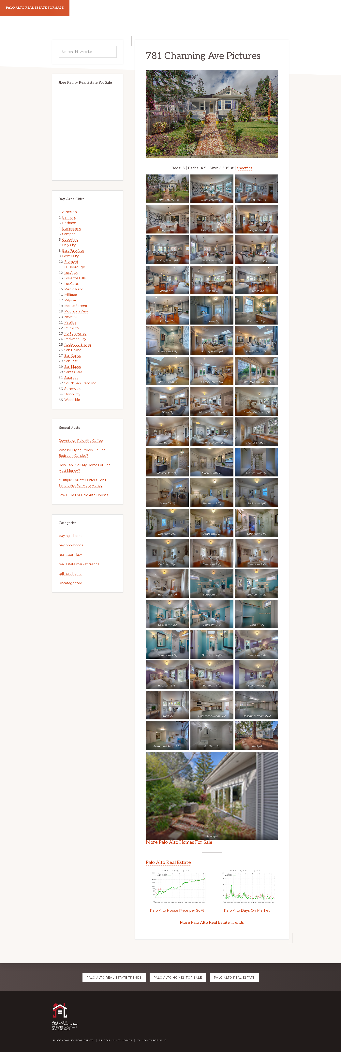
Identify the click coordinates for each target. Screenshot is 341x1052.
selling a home (70, 574)
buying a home (70, 536)
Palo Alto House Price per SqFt (177, 910)
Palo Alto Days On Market (247, 910)
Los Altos (71, 273)
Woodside (72, 400)
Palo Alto (71, 328)
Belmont (69, 217)
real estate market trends (79, 564)
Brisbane (69, 223)
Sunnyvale (72, 389)
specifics (244, 168)
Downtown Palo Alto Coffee (81, 441)
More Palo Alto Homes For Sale (179, 842)
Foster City (70, 256)
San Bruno (72, 350)
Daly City (69, 245)
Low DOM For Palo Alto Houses (83, 495)
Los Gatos (71, 284)
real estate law (70, 555)
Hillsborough (74, 267)
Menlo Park (73, 289)
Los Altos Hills (74, 278)
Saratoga (71, 378)
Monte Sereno (75, 306)
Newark (70, 317)
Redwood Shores (77, 344)
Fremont (71, 261)
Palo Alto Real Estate (168, 862)
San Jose (71, 361)
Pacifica (70, 322)
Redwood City (75, 339)
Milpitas (70, 300)
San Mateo (72, 366)
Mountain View (76, 311)
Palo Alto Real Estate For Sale (35, 8)
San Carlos (72, 355)
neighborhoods (71, 545)
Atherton (69, 212)
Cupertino (70, 239)
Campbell (70, 234)
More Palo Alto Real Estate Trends (212, 922)
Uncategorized (70, 583)
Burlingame (71, 228)
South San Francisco (80, 383)
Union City (72, 394)
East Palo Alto (73, 250)
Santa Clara (73, 372)
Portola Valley (75, 333)
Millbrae (70, 295)
